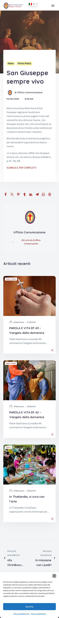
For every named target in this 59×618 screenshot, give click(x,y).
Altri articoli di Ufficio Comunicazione (31, 242)
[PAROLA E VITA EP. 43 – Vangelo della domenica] (29, 296)
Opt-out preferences (21, 613)
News (11, 63)
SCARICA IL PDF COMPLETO (21, 167)
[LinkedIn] (30, 194)
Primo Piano (24, 63)
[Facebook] (5, 194)
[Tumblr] (24, 194)
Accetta (29, 606)
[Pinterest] (18, 194)
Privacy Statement (38, 613)
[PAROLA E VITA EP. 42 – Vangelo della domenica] (29, 380)
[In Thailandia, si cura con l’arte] (29, 464)
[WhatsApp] (43, 194)
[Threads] (49, 194)
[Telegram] (37, 194)
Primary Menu (53, 5)
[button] (54, 575)
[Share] (52, 350)
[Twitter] (12, 194)
